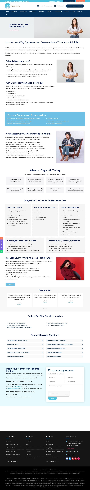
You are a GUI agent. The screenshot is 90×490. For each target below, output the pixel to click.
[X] (70, 458)
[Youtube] (73, 458)
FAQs (74, 11)
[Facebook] (67, 458)
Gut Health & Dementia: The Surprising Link (20, 327)
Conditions (41, 11)
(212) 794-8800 (17, 386)
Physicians (23, 11)
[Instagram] (78, 458)
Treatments (57, 11)
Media (78, 11)
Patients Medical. (44, 469)
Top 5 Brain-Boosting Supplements (17, 325)
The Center (14, 11)
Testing (49, 11)
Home (7, 11)
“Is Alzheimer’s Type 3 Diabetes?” (17, 323)
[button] (6, 299)
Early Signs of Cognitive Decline (56, 325)
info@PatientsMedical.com (15, 388)
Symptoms (32, 11)
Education (66, 11)
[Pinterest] (75, 458)
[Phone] (1, 251)
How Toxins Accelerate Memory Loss (57, 323)
